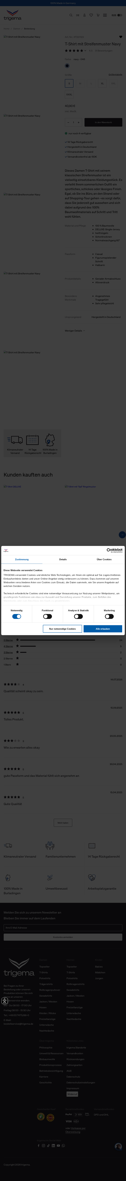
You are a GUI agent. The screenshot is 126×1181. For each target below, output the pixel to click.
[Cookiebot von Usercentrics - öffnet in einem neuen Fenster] (109, 550)
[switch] (47, 616)
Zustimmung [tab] (22, 559)
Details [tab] (63, 559)
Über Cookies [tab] (104, 559)
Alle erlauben (103, 629)
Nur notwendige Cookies (62, 629)
